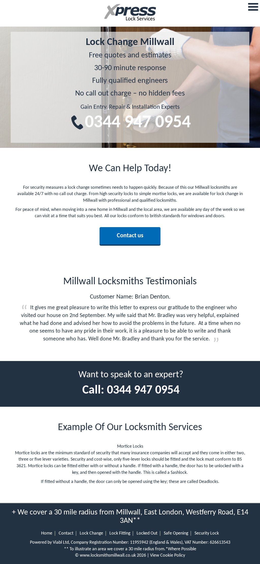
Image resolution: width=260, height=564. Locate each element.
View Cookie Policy (167, 555)
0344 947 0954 (138, 123)
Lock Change (91, 533)
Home (46, 533)
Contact (66, 533)
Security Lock (206, 533)
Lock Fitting (119, 533)
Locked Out (147, 533)
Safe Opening (176, 533)
